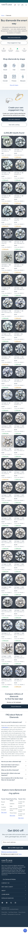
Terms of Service (21, 912)
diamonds (5, 727)
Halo (11, 806)
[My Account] (19, 5)
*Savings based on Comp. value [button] (13, 914)
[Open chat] (25, 930)
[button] (14, 722)
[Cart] (22, 5)
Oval (2, 804)
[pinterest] (6, 902)
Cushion (3, 807)
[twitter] (11, 902)
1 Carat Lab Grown (21, 802)
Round (3, 802)
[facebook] (2, 902)
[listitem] (14, 879)
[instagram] (15, 902)
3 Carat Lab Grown (21, 810)
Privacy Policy (4, 912)
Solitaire (12, 803)
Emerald (3, 810)
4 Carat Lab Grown (21, 814)
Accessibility (4, 914)
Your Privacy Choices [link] (12, 912)
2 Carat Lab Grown (21, 806)
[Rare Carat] (6, 5)
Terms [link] (19, 854)
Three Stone (13, 813)
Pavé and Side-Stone (14, 809)
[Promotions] (15, 5)
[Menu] (26, 5)
